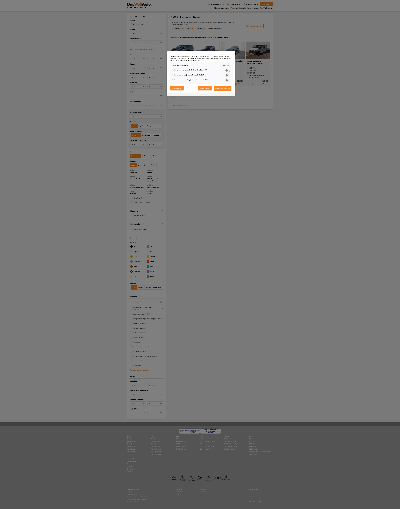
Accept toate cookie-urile (222, 88)
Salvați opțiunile (205, 88)
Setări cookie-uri (177, 88)
